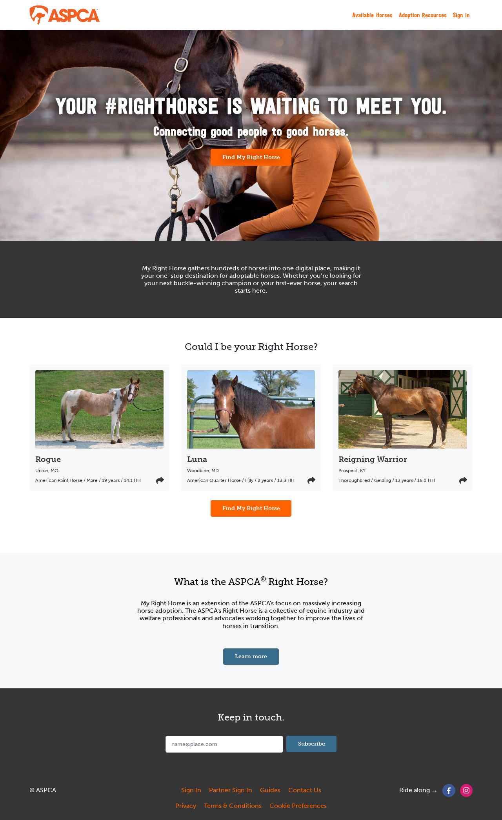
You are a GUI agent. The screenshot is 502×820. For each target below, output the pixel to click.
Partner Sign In (230, 790)
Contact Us (304, 790)
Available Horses (372, 14)
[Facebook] (448, 790)
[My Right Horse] (65, 15)
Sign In (461, 14)
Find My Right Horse (251, 157)
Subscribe (311, 743)
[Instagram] (466, 790)
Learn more (257, 656)
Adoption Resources (423, 14)
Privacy (185, 805)
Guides (270, 790)
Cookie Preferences (298, 805)
